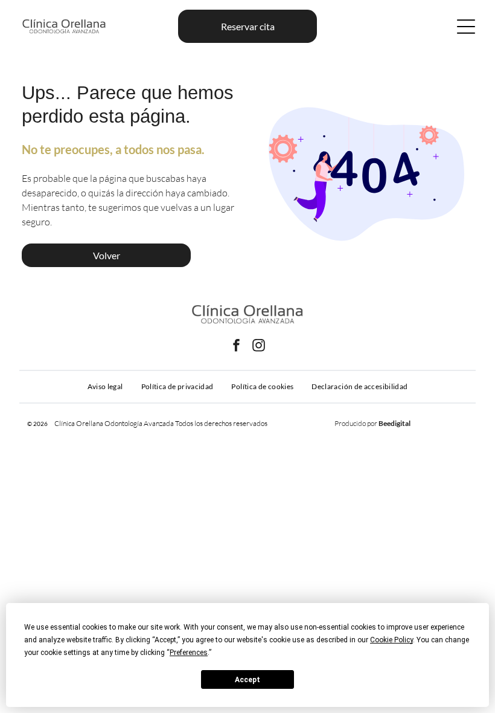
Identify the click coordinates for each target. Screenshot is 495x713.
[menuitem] (105, 386)
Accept (247, 680)
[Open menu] (466, 27)
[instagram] (259, 347)
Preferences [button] (189, 652)
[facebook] (236, 347)
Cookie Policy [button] (391, 640)
